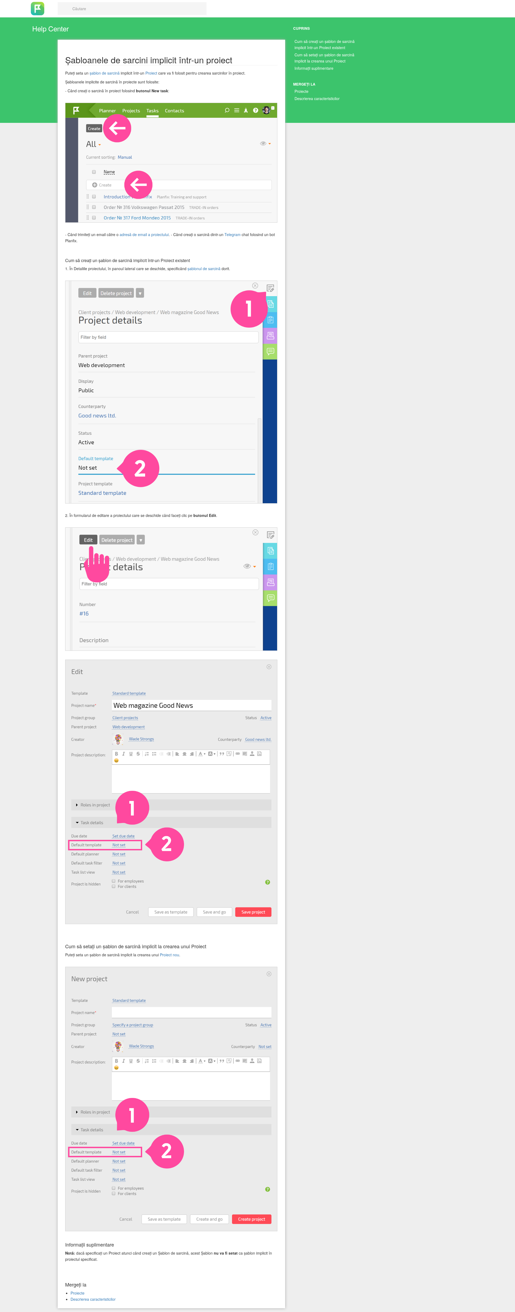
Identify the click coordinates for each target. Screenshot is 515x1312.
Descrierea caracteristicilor (317, 98)
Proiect (151, 73)
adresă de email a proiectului (144, 234)
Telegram (233, 234)
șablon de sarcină (105, 73)
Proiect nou (169, 954)
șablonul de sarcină (203, 268)
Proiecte (301, 91)
